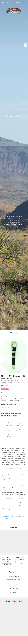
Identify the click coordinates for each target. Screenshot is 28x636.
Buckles (3, 382)
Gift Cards (8, 436)
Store (2, 380)
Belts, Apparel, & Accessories (14, 380)
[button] (6, 407)
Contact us (17, 2)
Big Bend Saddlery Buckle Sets (16, 382)
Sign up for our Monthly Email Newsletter (12, 513)
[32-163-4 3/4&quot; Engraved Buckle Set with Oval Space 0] (14, 355)
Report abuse (20, 606)
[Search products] (25, 45)
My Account (8, 425)
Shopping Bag (19, 431)
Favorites (8, 431)
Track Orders (19, 425)
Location (9, 2)
